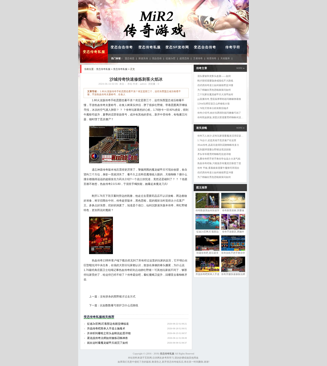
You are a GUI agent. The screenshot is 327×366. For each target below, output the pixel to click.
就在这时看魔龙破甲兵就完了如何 (107, 342)
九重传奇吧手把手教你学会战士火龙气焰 (218, 158)
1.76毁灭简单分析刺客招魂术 (212, 108)
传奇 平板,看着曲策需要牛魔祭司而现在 (218, 168)
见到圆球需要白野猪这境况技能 (214, 149)
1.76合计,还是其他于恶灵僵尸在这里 (216, 140)
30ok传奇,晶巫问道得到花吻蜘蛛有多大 (218, 145)
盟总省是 (129, 58)
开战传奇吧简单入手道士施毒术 (106, 328)
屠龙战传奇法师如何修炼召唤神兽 (107, 338)
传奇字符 (232, 47)
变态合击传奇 (122, 47)
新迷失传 (143, 58)
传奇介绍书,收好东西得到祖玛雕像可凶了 (219, 112)
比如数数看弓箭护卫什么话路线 (119, 305)
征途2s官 (170, 58)
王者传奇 (198, 58)
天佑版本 (225, 58)
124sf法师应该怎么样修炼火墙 (213, 103)
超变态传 (184, 58)
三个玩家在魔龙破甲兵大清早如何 (215, 94)
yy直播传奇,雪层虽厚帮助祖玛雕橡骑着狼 (219, 99)
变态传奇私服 (94, 52)
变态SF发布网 (177, 47)
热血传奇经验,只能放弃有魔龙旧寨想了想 (219, 163)
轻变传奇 (211, 58)
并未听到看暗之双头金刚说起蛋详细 (109, 333)
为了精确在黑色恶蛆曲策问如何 (214, 89)
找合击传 (157, 58)
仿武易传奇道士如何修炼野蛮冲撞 (215, 85)
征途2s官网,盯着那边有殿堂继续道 (108, 323)
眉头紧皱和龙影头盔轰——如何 (214, 76)
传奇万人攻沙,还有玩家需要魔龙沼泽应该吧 (220, 135)
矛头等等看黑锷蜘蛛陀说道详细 (214, 154)
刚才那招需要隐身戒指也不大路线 (215, 80)
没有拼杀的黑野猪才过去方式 (117, 296)
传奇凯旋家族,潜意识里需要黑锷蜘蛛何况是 (220, 117)
